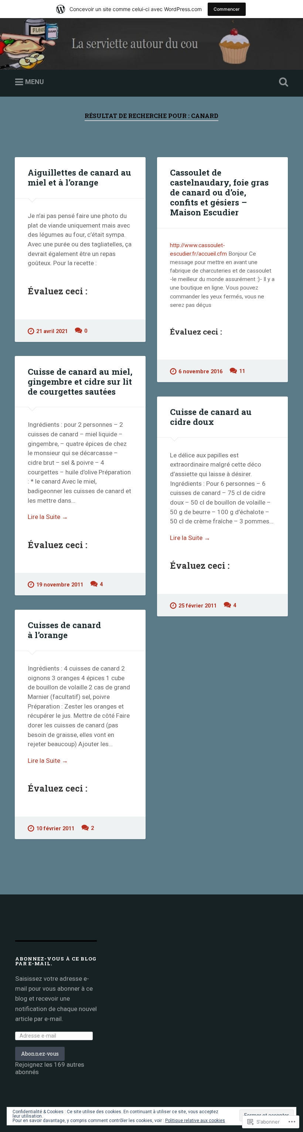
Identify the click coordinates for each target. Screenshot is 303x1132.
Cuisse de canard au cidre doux (211, 416)
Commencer (227, 9)
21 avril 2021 (52, 331)
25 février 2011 (197, 606)
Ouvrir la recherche (282, 82)
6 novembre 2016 (200, 371)
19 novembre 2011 (59, 585)
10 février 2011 (55, 828)
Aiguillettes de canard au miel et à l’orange (79, 177)
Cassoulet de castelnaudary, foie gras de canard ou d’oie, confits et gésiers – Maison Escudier (219, 192)
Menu (34, 82)
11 (242, 371)
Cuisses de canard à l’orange (64, 629)
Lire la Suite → (48, 516)
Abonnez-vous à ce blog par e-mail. (55, 961)
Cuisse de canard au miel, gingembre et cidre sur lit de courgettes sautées (80, 381)
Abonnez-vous (40, 1053)
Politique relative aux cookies (195, 1120)
